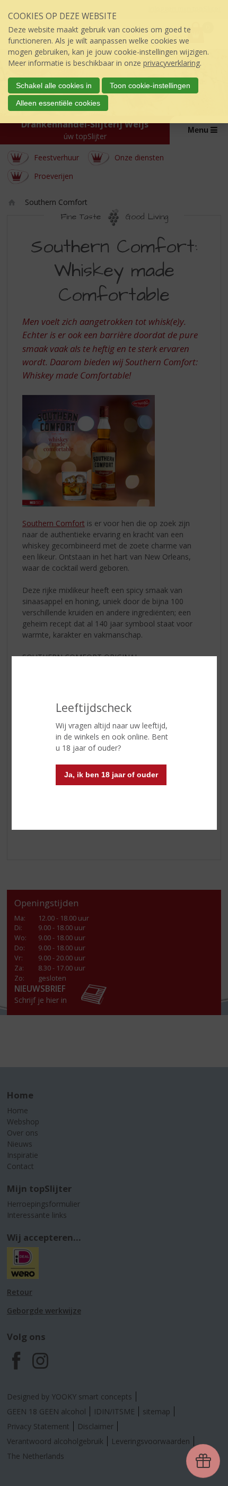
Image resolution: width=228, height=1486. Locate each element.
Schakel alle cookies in (54, 85)
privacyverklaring (171, 63)
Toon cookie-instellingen (150, 85)
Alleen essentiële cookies (58, 103)
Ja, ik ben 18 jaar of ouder (111, 774)
